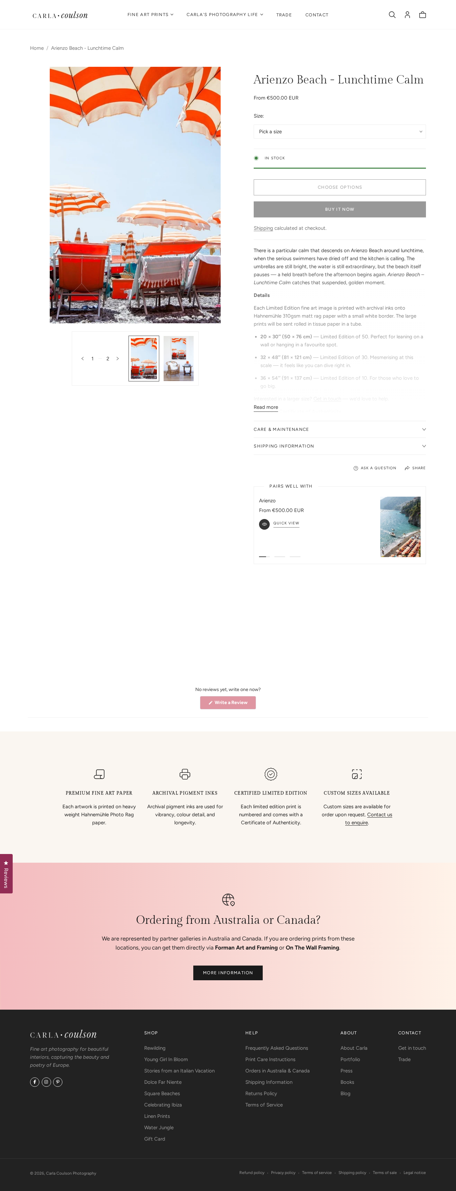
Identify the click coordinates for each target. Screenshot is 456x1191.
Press (346, 1071)
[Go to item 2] (279, 556)
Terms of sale (385, 1172)
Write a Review (235, 704)
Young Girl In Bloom (166, 1059)
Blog (345, 1093)
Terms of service (317, 1172)
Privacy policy (283, 1172)
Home (37, 48)
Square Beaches (162, 1093)
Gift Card (154, 1139)
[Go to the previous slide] (82, 358)
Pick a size (270, 132)
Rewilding (155, 1048)
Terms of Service (264, 1105)
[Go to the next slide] (118, 358)
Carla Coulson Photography (71, 1173)
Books (347, 1082)
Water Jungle (159, 1128)
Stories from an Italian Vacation (179, 1071)
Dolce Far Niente (163, 1082)
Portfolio (350, 1059)
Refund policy (251, 1172)
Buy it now (340, 209)
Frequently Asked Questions (276, 1048)
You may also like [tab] (228, 627)
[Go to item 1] (264, 556)
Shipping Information (284, 446)
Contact (316, 14)
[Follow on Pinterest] (57, 1082)
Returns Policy (261, 1093)
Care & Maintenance (281, 429)
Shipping (263, 228)
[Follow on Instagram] (46, 1082)
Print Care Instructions (270, 1059)
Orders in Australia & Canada (277, 1071)
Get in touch (327, 399)
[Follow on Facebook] (34, 1082)
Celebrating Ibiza (163, 1105)
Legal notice (415, 1172)
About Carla (354, 1048)
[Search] (392, 14)
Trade (284, 14)
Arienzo (267, 501)
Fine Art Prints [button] (148, 14)
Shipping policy (352, 1172)
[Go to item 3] (295, 556)
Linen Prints (157, 1116)
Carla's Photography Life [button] (222, 14)
